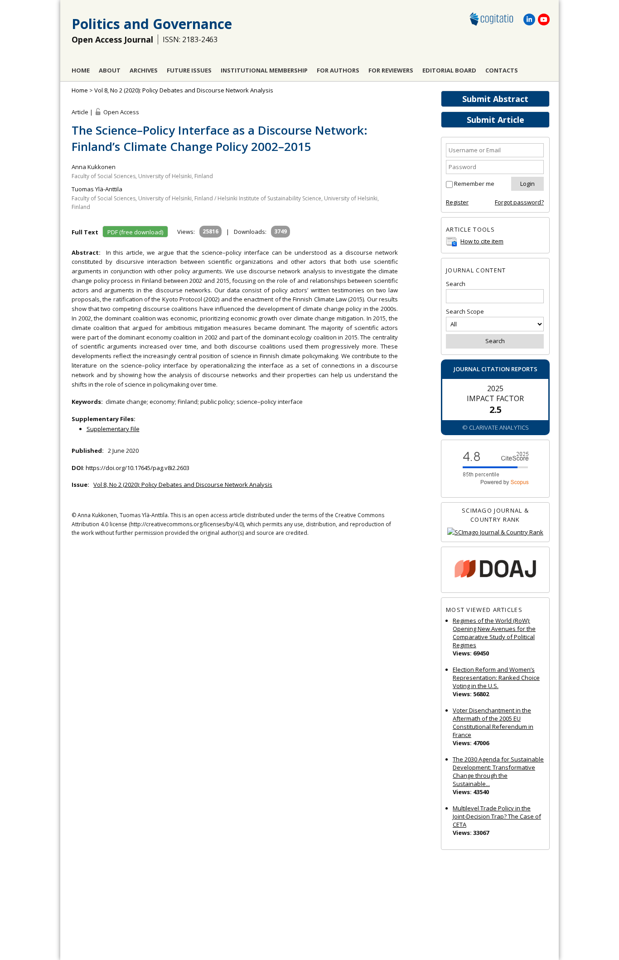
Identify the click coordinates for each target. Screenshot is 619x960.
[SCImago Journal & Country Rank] (495, 532)
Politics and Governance (152, 23)
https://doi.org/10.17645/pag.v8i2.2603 (137, 468)
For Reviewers (390, 70)
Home (81, 70)
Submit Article (495, 119)
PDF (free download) (135, 232)
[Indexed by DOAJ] (495, 570)
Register (457, 202)
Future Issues (189, 70)
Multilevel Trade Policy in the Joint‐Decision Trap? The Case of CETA (497, 816)
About (110, 70)
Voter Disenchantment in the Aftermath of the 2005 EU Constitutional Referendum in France (493, 722)
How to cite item (481, 241)
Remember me (474, 183)
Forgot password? (519, 202)
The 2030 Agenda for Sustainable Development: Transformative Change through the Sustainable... (498, 771)
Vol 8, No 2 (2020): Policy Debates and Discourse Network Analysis (183, 90)
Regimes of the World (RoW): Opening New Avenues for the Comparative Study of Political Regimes (494, 632)
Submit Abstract (495, 98)
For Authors (338, 70)
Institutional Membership (264, 70)
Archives (144, 70)
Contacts (501, 70)
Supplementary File (113, 429)
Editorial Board (449, 70)
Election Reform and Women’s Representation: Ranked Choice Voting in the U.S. (496, 677)
